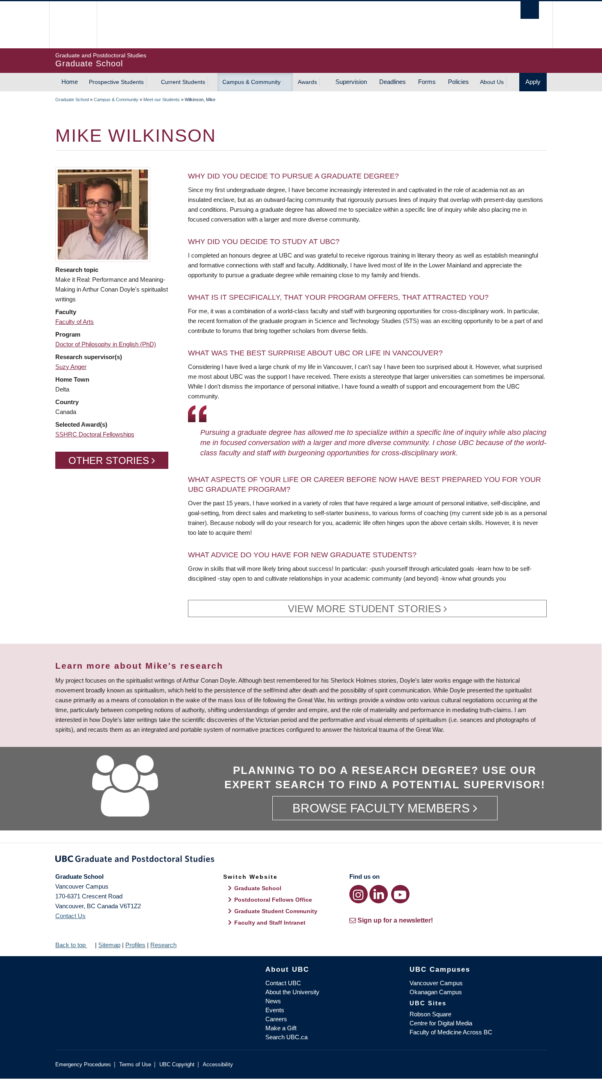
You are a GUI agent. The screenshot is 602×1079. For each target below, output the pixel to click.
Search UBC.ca (286, 1037)
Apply (533, 81)
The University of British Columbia (72, 24)
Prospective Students (116, 82)
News (273, 1001)
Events (274, 1010)
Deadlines (392, 81)
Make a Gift (280, 1028)
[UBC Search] (530, 10)
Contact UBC (283, 982)
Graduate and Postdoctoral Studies (301, 860)
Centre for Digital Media (441, 1023)
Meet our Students (161, 99)
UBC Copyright (177, 1064)
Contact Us (70, 915)
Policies (458, 81)
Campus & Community (251, 82)
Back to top (71, 944)
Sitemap (109, 944)
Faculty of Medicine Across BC (451, 1032)
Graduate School (72, 99)
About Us (492, 82)
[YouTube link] (400, 894)
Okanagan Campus (436, 992)
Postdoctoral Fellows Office (273, 899)
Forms (427, 81)
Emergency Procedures (83, 1064)
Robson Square (430, 1014)
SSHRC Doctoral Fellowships (94, 434)
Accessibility (218, 1064)
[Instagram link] (358, 894)
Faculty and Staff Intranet (270, 922)
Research (163, 944)
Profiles (135, 944)
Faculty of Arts (74, 321)
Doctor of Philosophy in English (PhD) (105, 344)
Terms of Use (135, 1064)
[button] (102, 213)
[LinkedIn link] (378, 894)
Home (69, 81)
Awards (307, 82)
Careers (276, 1019)
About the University (292, 992)
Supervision (351, 81)
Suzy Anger (70, 366)
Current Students (183, 82)
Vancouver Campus (436, 982)
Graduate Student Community (275, 911)
